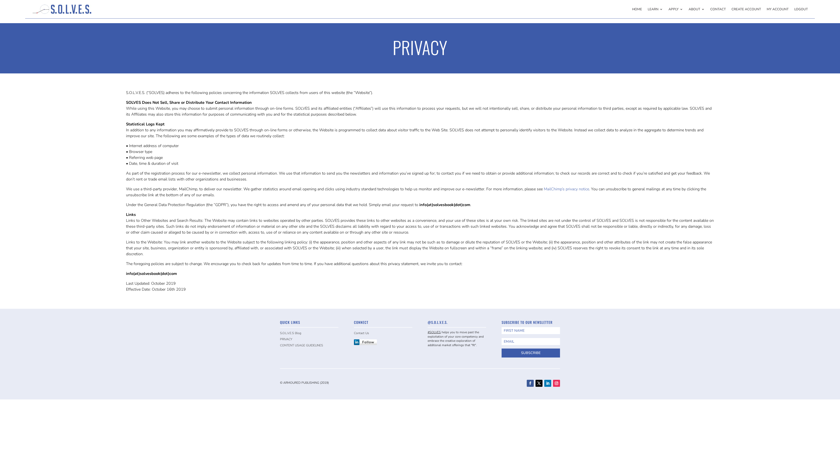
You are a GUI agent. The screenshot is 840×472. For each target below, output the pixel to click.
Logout (801, 9)
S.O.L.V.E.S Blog (290, 333)
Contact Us (361, 333)
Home (637, 9)
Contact (718, 9)
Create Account (746, 9)
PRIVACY (286, 339)
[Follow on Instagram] (556, 383)
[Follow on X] (539, 383)
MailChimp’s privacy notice (566, 189)
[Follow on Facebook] (530, 383)
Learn (653, 9)
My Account (778, 9)
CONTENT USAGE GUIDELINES (301, 345)
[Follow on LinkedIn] (547, 383)
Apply (673, 9)
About (694, 9)
